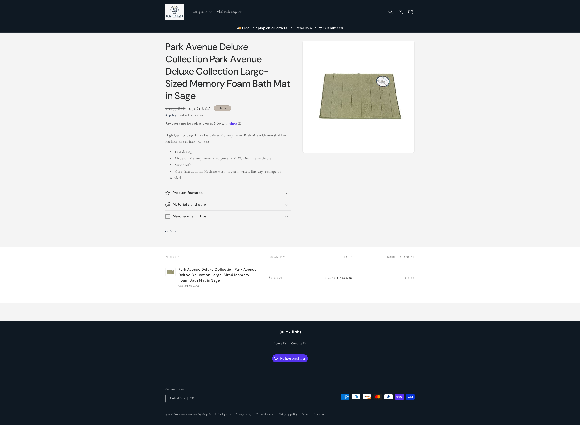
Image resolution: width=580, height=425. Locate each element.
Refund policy (223, 414)
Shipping (170, 115)
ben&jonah (180, 414)
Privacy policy (243, 414)
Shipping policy (288, 414)
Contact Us (299, 343)
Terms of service (265, 414)
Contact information (313, 414)
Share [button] (174, 231)
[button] (201, 12)
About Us (280, 343)
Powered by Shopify (199, 414)
